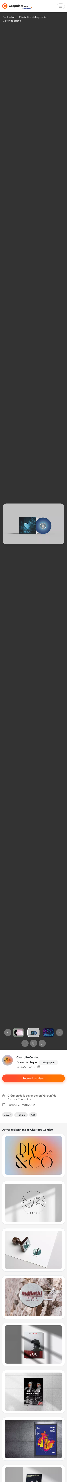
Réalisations (9, 17)
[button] (7, 1032)
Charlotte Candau (27, 1057)
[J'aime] (25, 1043)
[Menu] (61, 6)
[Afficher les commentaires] (33, 1043)
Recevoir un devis (34, 1078)
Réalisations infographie (32, 17)
